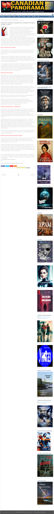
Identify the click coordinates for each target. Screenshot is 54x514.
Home (2, 14)
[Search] (52, 14)
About (5, 14)
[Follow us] (51, 16)
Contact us (15, 14)
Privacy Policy (10, 14)
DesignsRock (43, 512)
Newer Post (4, 174)
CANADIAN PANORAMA (20, 512)
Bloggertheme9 (37, 512)
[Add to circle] (50, 16)
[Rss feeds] (52, 16)
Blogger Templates (27, 512)
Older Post (33, 174)
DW (1, 160)
